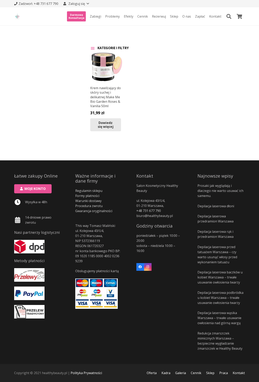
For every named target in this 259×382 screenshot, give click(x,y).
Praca (223, 373)
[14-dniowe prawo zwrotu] (19, 220)
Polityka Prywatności (86, 373)
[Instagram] (148, 267)
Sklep (210, 373)
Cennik (196, 373)
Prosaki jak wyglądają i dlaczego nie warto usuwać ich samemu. (220, 190)
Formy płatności (87, 196)
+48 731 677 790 (148, 210)
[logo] (17, 16)
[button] (76, 3)
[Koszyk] (239, 16)
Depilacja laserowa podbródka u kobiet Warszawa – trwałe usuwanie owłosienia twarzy (220, 297)
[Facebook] (140, 267)
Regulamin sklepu (88, 190)
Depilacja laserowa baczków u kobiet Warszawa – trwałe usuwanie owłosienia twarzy (220, 277)
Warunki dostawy (88, 201)
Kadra (165, 373)
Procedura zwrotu (89, 206)
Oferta (152, 373)
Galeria (180, 373)
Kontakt (239, 373)
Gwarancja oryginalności (93, 211)
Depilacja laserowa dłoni (215, 206)
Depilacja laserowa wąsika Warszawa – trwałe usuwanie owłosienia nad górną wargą (219, 318)
